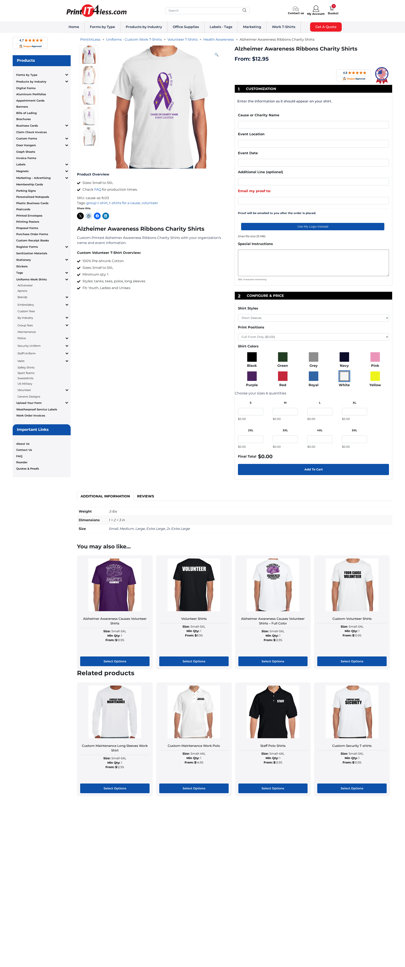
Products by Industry (144, 27)
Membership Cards (29, 184)
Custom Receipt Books (32, 240)
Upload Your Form (29, 402)
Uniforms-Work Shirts (31, 279)
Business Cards (27, 125)
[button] (217, 54)
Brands (22, 297)
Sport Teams (26, 373)
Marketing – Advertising (33, 177)
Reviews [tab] (145, 496)
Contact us (296, 13)
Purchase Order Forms (32, 234)
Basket (333, 13)
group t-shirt (97, 203)
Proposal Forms (27, 228)
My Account (316, 13)
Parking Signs (26, 190)
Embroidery (26, 304)
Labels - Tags (221, 27)
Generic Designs (29, 396)
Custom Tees (26, 311)
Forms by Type (102, 27)
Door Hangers (26, 145)
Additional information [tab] (105, 496)
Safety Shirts (26, 367)
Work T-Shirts (283, 27)
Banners (22, 106)
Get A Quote (325, 27)
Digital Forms (26, 88)
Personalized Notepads (32, 196)
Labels (21, 164)
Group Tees (25, 325)
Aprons (22, 290)
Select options (115, 661)
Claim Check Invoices (31, 132)
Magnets (22, 171)
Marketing (252, 27)
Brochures (23, 119)
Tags (19, 272)
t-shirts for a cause (124, 203)
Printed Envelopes (29, 215)
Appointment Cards (30, 100)
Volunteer (24, 390)
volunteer (150, 203)
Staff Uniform (27, 353)
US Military (25, 383)
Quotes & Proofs (27, 468)
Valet (21, 361)
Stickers (22, 266)
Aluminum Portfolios (31, 94)
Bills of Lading (26, 113)
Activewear (25, 285)
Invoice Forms (26, 158)
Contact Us (24, 449)
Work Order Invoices (30, 415)
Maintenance (27, 331)
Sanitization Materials (31, 253)
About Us (23, 443)
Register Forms (27, 246)
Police (22, 338)
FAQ (19, 456)
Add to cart (313, 469)
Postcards (23, 209)
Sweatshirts (25, 378)
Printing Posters (27, 221)
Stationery (23, 259)
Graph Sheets (25, 151)
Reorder (21, 462)
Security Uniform (29, 345)
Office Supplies (186, 27)
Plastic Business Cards (32, 203)
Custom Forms (26, 138)
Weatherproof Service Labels (36, 409)
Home (74, 27)
